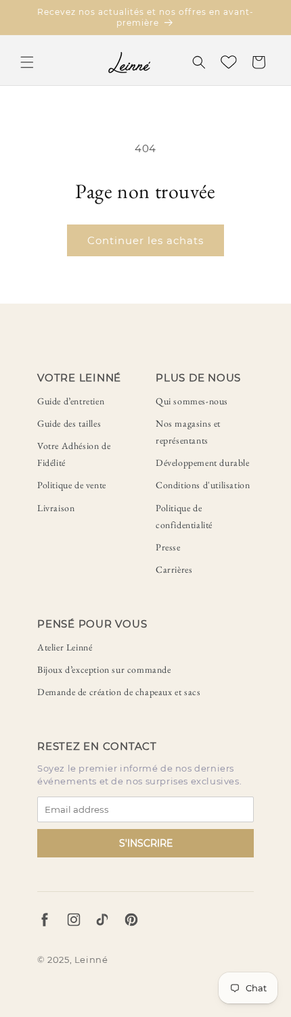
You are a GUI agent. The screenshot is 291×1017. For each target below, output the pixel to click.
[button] (27, 62)
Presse (168, 547)
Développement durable (203, 462)
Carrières (174, 569)
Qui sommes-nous (192, 401)
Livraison (55, 508)
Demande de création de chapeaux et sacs (118, 692)
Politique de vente (71, 485)
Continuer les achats (145, 240)
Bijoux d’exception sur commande (104, 669)
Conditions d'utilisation (203, 485)
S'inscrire (146, 843)
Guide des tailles (69, 423)
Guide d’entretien (70, 401)
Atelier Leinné (64, 647)
